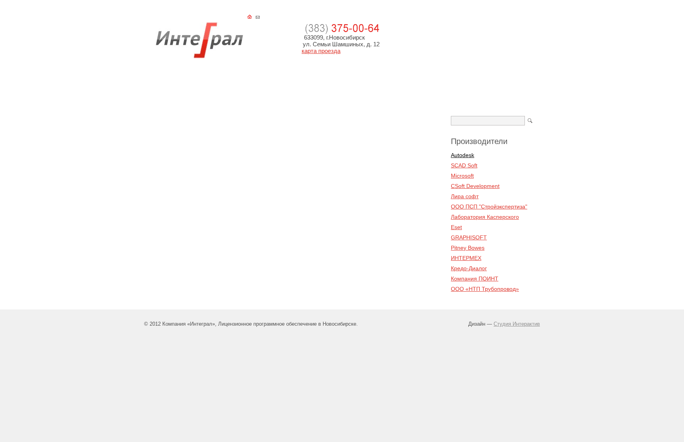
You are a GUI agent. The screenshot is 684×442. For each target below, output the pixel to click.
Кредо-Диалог (469, 268)
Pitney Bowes (467, 248)
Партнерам (516, 77)
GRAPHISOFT (469, 237)
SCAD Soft (464, 165)
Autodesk (462, 155)
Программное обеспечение (224, 77)
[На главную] (199, 56)
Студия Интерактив (517, 324)
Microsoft (462, 176)
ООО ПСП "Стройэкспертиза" (489, 206)
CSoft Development (475, 186)
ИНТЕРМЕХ (466, 258)
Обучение (288, 77)
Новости (327, 77)
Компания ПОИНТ (474, 278)
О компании (470, 77)
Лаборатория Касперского (485, 217)
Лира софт (465, 196)
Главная (161, 77)
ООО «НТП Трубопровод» (485, 289)
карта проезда (321, 50)
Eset (456, 227)
